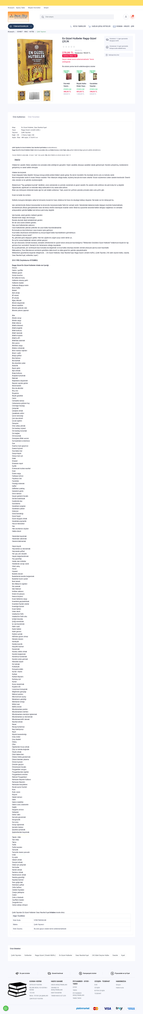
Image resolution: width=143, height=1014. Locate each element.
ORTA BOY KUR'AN (36, 985)
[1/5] (63, 46)
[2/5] (64, 46)
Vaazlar (115, 955)
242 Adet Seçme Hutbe (100, 955)
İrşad (123, 955)
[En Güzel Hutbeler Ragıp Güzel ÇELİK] (35, 62)
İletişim (118, 985)
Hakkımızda (120, 987)
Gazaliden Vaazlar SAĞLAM (93, 85)
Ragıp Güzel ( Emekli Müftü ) (45, 955)
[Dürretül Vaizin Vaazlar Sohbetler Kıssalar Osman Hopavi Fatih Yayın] (69, 76)
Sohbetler (28, 955)
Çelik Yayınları (16, 955)
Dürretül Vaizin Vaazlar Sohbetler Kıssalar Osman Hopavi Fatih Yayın (68, 85)
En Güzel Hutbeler (65, 955)
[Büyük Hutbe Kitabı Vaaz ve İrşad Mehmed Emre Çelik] (82, 76)
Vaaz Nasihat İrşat (82, 955)
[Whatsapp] (5, 1008)
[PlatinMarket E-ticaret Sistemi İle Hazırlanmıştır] (82, 1008)
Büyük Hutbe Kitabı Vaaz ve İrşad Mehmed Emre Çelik (81, 85)
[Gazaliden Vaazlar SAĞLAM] (95, 76)
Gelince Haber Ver (69, 56)
